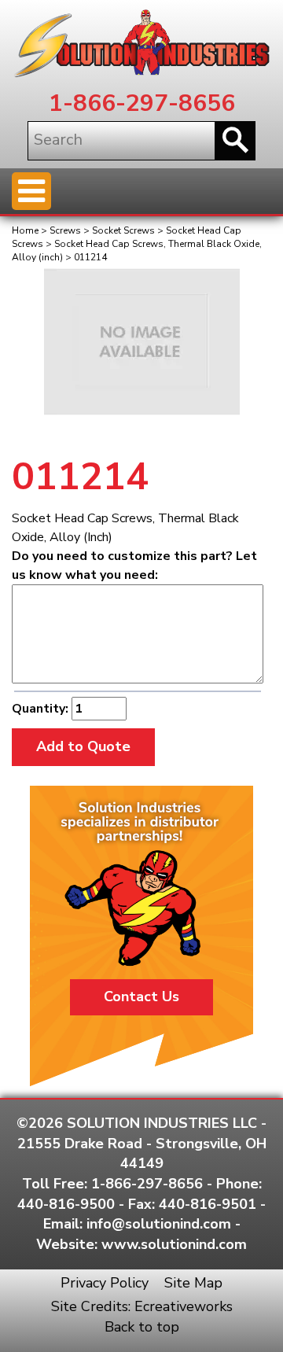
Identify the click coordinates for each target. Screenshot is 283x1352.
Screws (65, 230)
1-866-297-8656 (142, 103)
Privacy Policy (105, 1282)
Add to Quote (83, 746)
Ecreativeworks (183, 1306)
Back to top (142, 1326)
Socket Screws (123, 230)
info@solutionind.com (158, 1223)
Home (25, 230)
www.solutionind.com (174, 1244)
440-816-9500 (66, 1204)
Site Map (193, 1282)
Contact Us (141, 996)
